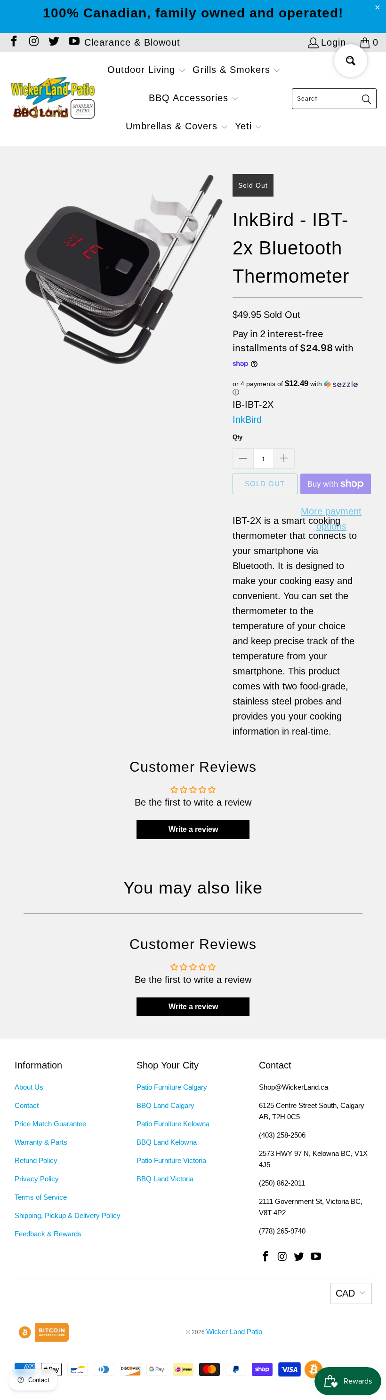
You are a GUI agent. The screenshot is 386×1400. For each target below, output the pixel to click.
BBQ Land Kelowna (167, 1142)
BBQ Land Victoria (165, 1179)
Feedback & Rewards (48, 1234)
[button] (146, 70)
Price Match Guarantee (50, 1124)
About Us (29, 1087)
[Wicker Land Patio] (52, 99)
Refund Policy (36, 1160)
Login (333, 42)
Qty (237, 437)
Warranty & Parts (41, 1142)
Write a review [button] (193, 829)
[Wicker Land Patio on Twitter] (53, 42)
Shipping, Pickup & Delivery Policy (68, 1215)
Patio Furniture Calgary (172, 1087)
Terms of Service (41, 1197)
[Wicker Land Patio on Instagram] (33, 42)
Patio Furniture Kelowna (173, 1124)
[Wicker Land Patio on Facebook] (13, 42)
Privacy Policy (37, 1179)
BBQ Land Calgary (165, 1105)
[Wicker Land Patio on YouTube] (73, 42)
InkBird (247, 419)
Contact (27, 1105)
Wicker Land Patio (234, 1332)
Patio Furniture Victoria (171, 1160)
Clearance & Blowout (132, 42)
